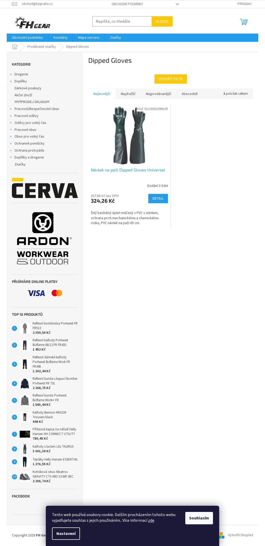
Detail (158, 198)
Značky (20, 164)
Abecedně (190, 94)
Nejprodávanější (158, 94)
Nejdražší (128, 94)
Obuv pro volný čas (29, 136)
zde (151, 520)
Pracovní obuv (25, 129)
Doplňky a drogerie (29, 157)
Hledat (162, 21)
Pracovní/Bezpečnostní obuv (36, 109)
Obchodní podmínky (127, 4)
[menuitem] (27, 38)
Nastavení (66, 533)
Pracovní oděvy (26, 115)
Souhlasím (199, 518)
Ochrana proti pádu (29, 150)
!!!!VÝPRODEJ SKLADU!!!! (31, 102)
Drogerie (21, 74)
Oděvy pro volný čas (30, 122)
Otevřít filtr (171, 79)
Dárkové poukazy (27, 88)
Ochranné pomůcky (29, 143)
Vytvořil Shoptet (240, 535)
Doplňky (20, 81)
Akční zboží (23, 95)
